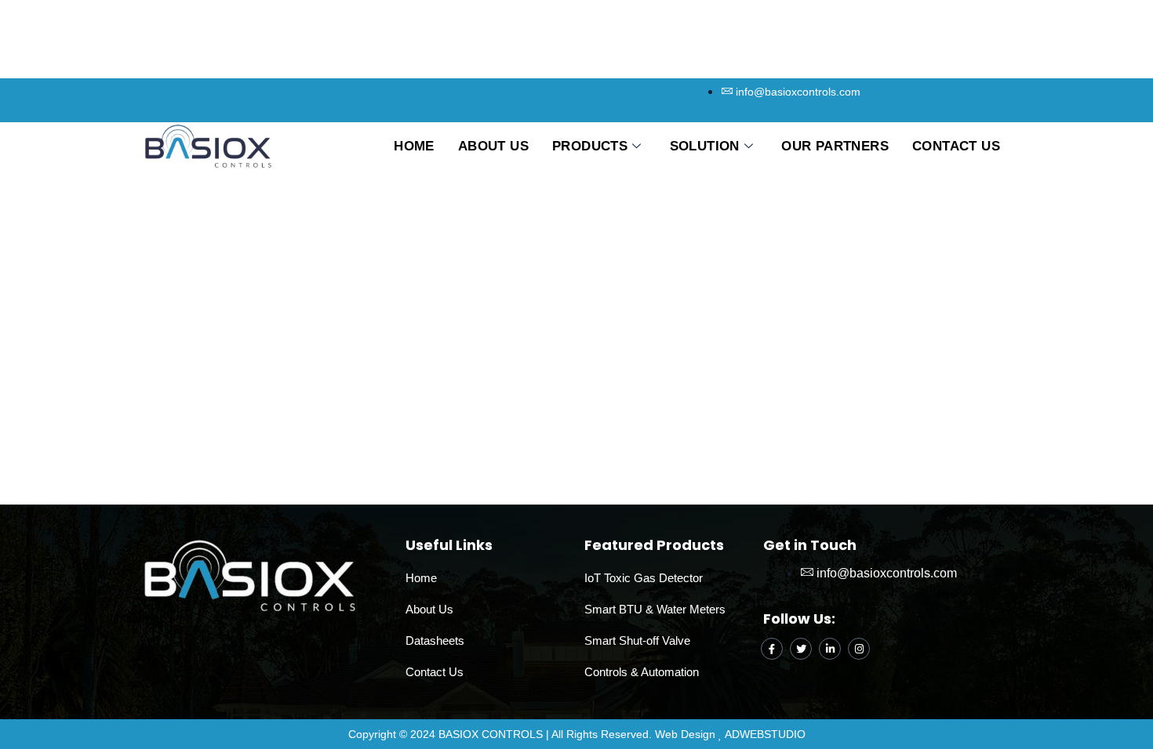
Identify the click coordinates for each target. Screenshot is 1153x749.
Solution (705, 146)
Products (589, 146)
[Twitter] (801, 649)
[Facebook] (772, 649)
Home (414, 146)
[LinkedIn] (830, 649)
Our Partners (835, 146)
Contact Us (956, 146)
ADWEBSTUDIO (765, 734)
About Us (493, 146)
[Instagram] (859, 649)
